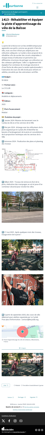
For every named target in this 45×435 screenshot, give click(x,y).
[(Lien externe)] (22, 364)
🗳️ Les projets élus (8, 14)
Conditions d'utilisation (9, 416)
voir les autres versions (31, 407)
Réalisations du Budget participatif (14, 12)
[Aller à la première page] (17, 5)
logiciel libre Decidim (19, 432)
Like (4, 385)
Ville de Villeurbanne (12, 34)
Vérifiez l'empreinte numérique (22, 410)
